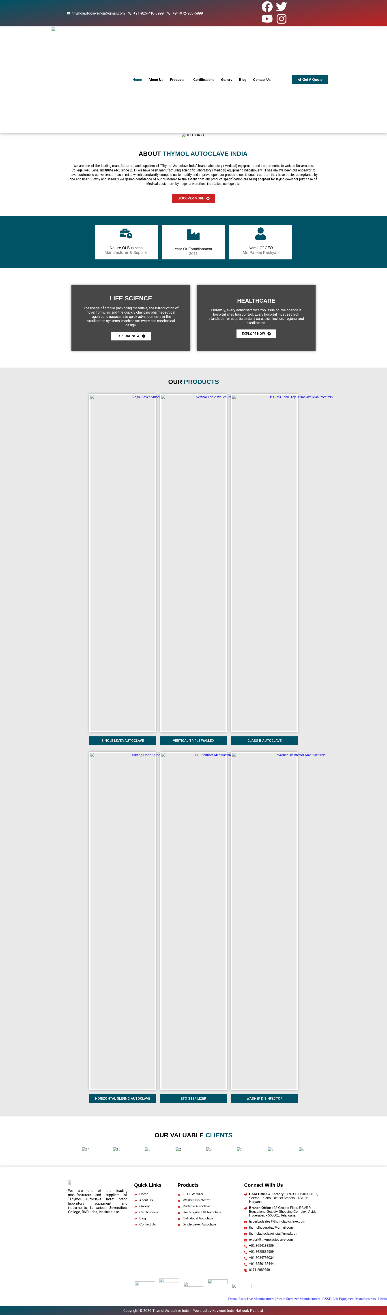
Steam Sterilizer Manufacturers (277, 1299)
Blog (242, 79)
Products (177, 79)
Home (137, 79)
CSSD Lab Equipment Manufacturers (328, 1299)
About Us (155, 79)
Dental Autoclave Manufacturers (230, 1299)
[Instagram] (281, 18)
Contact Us (262, 79)
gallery (226, 79)
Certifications (203, 79)
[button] (178, 80)
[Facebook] (267, 6)
